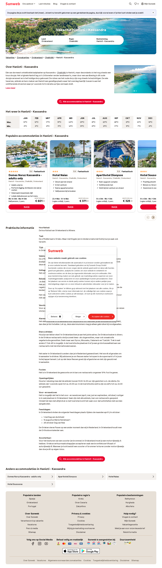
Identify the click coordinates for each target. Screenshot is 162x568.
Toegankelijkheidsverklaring (81, 524)
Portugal (32, 506)
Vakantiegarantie (130, 524)
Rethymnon (130, 499)
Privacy (81, 517)
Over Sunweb (32, 517)
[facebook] (33, 545)
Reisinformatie (130, 532)
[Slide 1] (134, 90)
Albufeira (130, 506)
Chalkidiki (61, 72)
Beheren (54, 317)
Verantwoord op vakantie (32, 521)
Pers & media (32, 528)
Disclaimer (81, 532)
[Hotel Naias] (70, 176)
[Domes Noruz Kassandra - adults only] (26, 176)
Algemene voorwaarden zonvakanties (64, 560)
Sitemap (32, 532)
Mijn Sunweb (129, 521)
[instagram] (40, 545)
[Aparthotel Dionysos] (114, 176)
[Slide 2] (136, 90)
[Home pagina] (13, 3)
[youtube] (46, 545)
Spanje (32, 499)
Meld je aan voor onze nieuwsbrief (130, 528)
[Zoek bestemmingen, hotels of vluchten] (130, 3)
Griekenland (32, 502)
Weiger (78, 317)
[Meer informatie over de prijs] (44, 201)
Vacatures (32, 524)
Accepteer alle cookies (100, 317)
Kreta (81, 499)
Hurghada (130, 502)
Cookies (81, 521)
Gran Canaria (81, 502)
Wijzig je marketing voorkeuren (81, 528)
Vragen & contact (130, 517)
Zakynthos (81, 506)
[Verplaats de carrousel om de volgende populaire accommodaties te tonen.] (153, 217)
